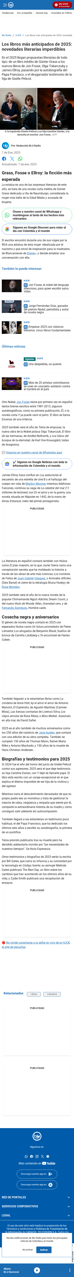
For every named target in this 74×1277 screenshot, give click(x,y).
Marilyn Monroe (35, 483)
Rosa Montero (11, 587)
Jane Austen (47, 732)
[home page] (37, 1136)
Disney (31, 253)
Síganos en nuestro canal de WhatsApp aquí (34, 452)
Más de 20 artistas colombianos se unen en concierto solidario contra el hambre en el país (47, 386)
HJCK (18, 35)
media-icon (37, 1270)
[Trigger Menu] (5, 5)
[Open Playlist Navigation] (69, 1270)
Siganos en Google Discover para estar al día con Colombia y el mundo (39, 229)
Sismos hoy (42, 13)
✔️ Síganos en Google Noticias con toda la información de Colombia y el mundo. (40, 463)
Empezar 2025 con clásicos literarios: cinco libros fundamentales (47, 328)
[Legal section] (68, 1215)
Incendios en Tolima (61, 13)
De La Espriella (24, 13)
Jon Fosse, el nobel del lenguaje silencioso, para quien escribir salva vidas (46, 288)
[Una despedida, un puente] (12, 363)
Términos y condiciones (19, 1228)
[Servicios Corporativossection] (68, 1206)
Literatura (52, 994)
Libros (34, 994)
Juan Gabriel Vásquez (31, 578)
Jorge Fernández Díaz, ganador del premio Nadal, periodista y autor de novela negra (46, 309)
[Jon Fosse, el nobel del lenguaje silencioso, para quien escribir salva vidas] (12, 286)
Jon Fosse (23, 402)
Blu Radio (6, 35)
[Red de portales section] (68, 1197)
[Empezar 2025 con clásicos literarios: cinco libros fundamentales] (12, 327)
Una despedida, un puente (45, 364)
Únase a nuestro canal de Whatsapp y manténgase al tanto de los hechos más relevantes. (38, 215)
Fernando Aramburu (14, 608)
